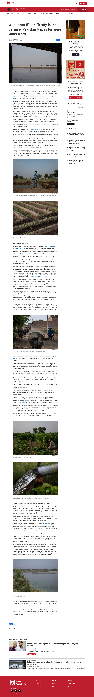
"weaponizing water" (35, 129)
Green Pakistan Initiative (21, 540)
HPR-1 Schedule (38, 683)
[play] (9, 9)
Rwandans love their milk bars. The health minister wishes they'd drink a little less (77, 149)
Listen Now (76, 55)
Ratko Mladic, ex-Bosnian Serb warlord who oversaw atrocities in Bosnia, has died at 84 (76, 135)
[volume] (13, 9)
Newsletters (54, 680)
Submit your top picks (76, 97)
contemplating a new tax (23, 402)
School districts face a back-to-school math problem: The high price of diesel (76, 162)
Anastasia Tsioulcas (30, 666)
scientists (47, 523)
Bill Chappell (29, 648)
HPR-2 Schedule (38, 686)
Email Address (70, 108)
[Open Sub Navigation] (15, 13)
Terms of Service (71, 683)
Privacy (69, 686)
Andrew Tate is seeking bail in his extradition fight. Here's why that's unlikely (53, 645)
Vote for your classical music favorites (75, 83)
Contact (53, 683)
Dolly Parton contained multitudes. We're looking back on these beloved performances (77, 142)
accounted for (23, 253)
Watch (35, 13)
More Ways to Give (55, 689)
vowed (36, 123)
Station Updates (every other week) (75, 114)
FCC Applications (71, 680)
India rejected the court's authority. (39, 276)
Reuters (22, 377)
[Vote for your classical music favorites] (75, 69)
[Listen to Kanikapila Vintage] (75, 29)
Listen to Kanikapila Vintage (75, 43)
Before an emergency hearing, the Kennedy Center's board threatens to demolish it (54, 663)
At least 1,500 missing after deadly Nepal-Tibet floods (77, 155)
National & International (14, 20)
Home (8, 13)
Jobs (36, 689)
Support (53, 686)
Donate (83, 3)
